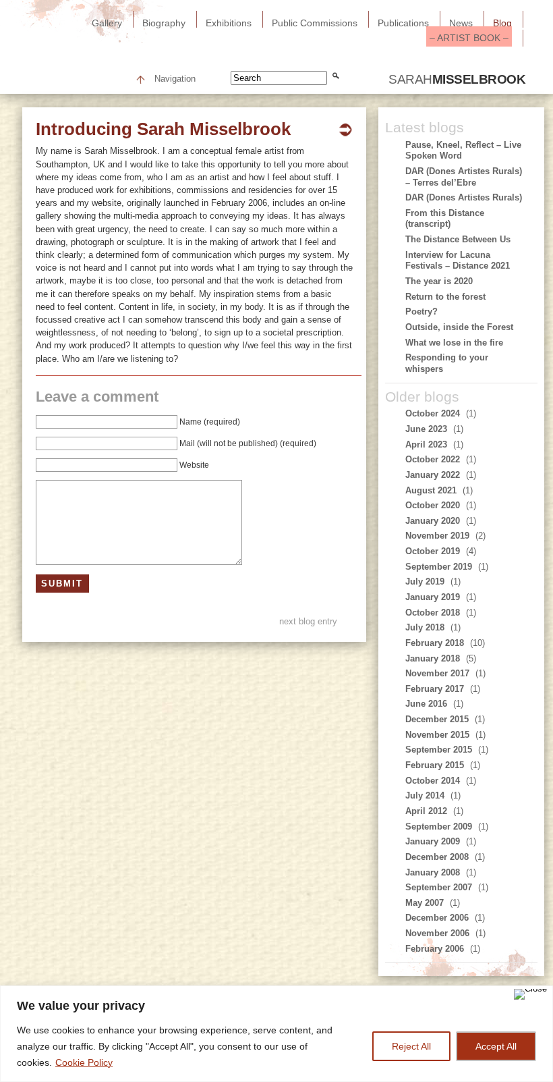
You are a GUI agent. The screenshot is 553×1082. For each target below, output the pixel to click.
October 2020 (432, 505)
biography (163, 23)
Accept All (496, 1046)
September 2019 (438, 567)
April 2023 (426, 444)
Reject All (411, 1046)
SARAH (456, 79)
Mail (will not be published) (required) (247, 443)
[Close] (530, 994)
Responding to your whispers (446, 363)
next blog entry (308, 621)
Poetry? (421, 311)
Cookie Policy (84, 1062)
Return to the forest (445, 297)
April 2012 (426, 811)
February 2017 (434, 689)
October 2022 (432, 459)
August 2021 (431, 490)
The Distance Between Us (458, 239)
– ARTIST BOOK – (469, 37)
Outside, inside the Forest (459, 327)
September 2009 (438, 826)
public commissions (314, 23)
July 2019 (424, 581)
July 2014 (424, 795)
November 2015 (437, 735)
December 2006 (437, 918)
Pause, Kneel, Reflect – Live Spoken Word (463, 150)
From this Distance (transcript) (444, 218)
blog (502, 23)
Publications (403, 23)
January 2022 (432, 475)
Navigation (175, 79)
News (461, 23)
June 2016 (426, 704)
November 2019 (437, 536)
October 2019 (432, 551)
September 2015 (438, 750)
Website (194, 465)
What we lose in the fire (454, 342)
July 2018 (424, 627)
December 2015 (437, 719)
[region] (276, 1033)
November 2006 (437, 933)
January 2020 (432, 521)
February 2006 (434, 949)
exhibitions (229, 23)
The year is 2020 (439, 281)
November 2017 (437, 673)
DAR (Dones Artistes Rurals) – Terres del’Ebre (463, 177)
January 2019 (432, 597)
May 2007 (424, 903)
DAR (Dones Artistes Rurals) (463, 197)
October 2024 (432, 413)
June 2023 (426, 429)
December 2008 (437, 857)
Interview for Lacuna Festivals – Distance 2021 (457, 260)
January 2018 (432, 658)
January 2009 (432, 841)
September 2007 (438, 887)
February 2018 (434, 643)
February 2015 (434, 765)
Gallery (107, 23)
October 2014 (432, 781)
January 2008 (432, 872)
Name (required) (209, 422)
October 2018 (432, 612)
